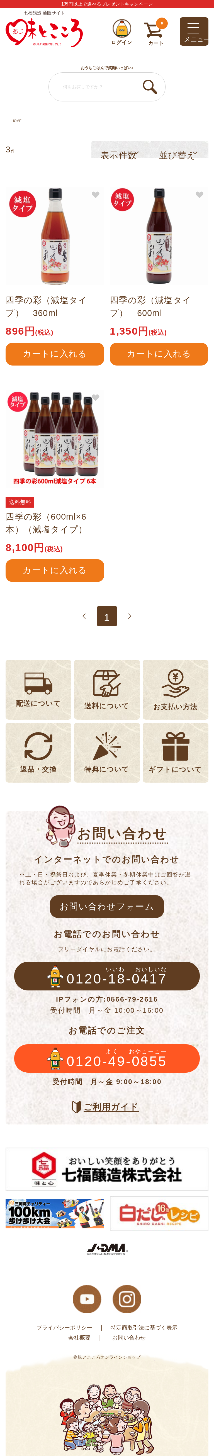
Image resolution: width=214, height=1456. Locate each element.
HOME (16, 121)
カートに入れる (55, 354)
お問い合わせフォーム (107, 906)
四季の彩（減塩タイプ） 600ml (150, 306)
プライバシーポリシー (64, 1327)
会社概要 (79, 1337)
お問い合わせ (129, 1337)
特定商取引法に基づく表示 (144, 1327)
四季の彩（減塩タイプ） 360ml (46, 306)
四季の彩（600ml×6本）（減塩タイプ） (46, 523)
